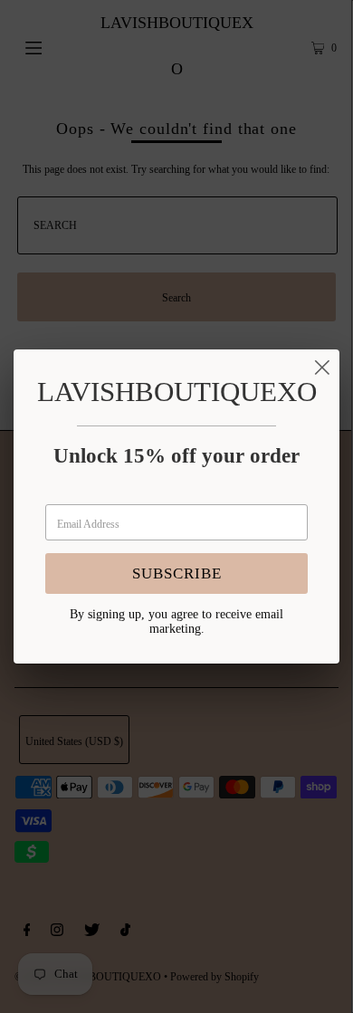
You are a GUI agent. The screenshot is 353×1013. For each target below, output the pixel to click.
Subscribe (177, 573)
